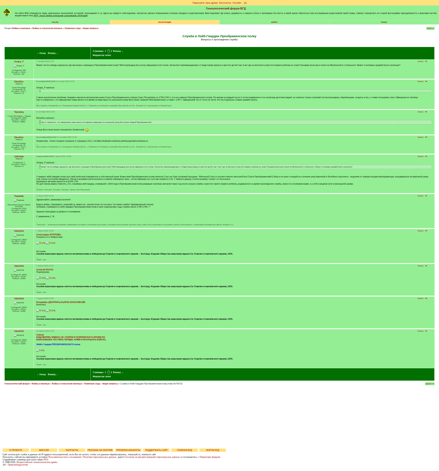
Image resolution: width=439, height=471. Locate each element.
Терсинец (19, 112)
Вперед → (53, 53)
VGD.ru (55, 22)
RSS (46, 459)
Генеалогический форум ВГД (226, 8)
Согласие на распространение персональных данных (152, 457)
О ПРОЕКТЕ (15, 450)
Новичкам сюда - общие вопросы (81, 28)
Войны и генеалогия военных (47, 28)
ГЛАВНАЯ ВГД (184, 450)
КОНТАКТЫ (72, 450)
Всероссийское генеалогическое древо (37, 462)
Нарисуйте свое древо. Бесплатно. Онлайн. (217, 2)
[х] (245, 2)
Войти (274, 22)
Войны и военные (21, 28)
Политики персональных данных (99, 457)
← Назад (41, 53)
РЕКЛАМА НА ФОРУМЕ (100, 450)
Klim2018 (19, 231)
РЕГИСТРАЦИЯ (164, 22)
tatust (108, 55)
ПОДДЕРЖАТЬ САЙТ (156, 450)
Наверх (421, 61)
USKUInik (19, 156)
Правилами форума (210, 457)
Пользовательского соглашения (64, 457)
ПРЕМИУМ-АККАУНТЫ (128, 450)
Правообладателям (18, 464)
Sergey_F (19, 61)
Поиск (384, 22)
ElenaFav (18, 81)
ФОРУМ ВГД (212, 450)
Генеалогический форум (16, 383)
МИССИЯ (44, 450)
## (426, 61)
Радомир (18, 196)
